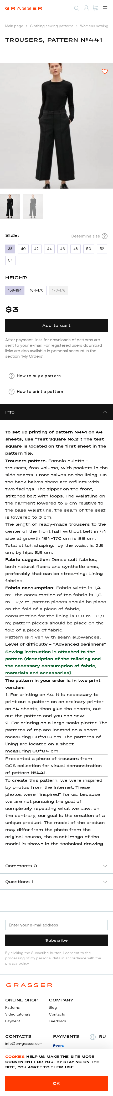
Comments (21, 865)
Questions (19, 881)
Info (9, 412)
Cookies (15, 1056)
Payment (12, 1021)
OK (56, 1083)
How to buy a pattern (39, 376)
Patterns (12, 1008)
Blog (53, 1008)
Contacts (57, 1014)
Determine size (85, 236)
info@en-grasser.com (24, 1044)
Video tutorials (17, 1014)
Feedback (57, 1021)
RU (102, 1036)
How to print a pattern (40, 392)
